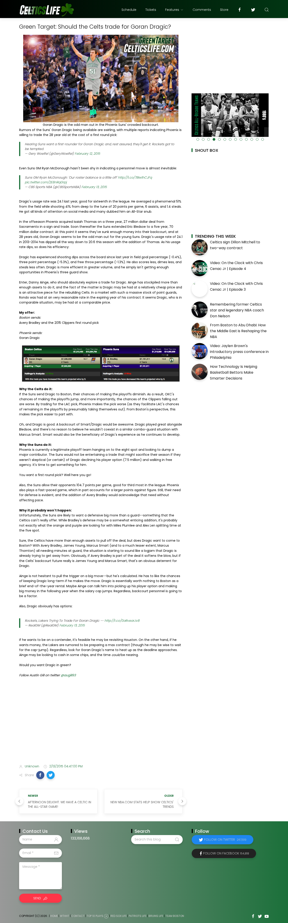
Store (224, 9)
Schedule (129, 9)
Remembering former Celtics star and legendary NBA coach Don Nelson (237, 310)
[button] (40, 775)
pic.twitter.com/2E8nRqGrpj (46, 182)
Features (172, 9)
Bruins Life (155, 916)
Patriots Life (137, 916)
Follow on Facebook (226, 853)
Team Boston (174, 916)
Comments (202, 9)
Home (54, 916)
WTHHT (64, 916)
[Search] (266, 9)
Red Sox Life (118, 916)
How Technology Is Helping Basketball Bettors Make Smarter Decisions (233, 372)
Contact (78, 916)
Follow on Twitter (225, 839)
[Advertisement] (100, 725)
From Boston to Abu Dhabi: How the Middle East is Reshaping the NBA (238, 330)
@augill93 (68, 675)
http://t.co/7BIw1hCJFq (135, 177)
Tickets (150, 9)
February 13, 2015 (94, 187)
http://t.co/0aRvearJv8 (122, 620)
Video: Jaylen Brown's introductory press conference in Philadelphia (239, 351)
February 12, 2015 (87, 153)
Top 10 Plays (95, 916)
